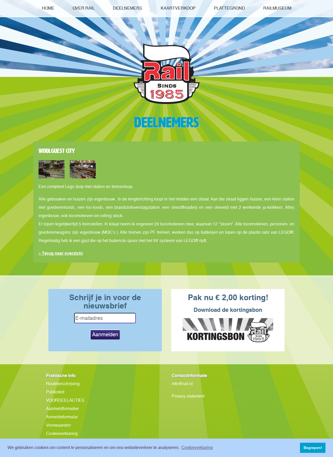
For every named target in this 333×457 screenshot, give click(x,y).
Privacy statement (188, 396)
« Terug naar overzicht (61, 253)
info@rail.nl (182, 383)
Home (48, 8)
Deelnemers (127, 8)
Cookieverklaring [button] (197, 447)
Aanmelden (105, 334)
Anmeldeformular (62, 416)
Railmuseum (277, 8)
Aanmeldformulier (62, 408)
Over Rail (84, 8)
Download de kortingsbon (228, 309)
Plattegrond (229, 8)
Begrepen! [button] (313, 448)
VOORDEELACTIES (65, 400)
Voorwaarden (58, 425)
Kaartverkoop (178, 8)
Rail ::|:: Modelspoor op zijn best (166, 73)
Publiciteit (55, 391)
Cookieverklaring (62, 433)
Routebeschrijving (63, 383)
